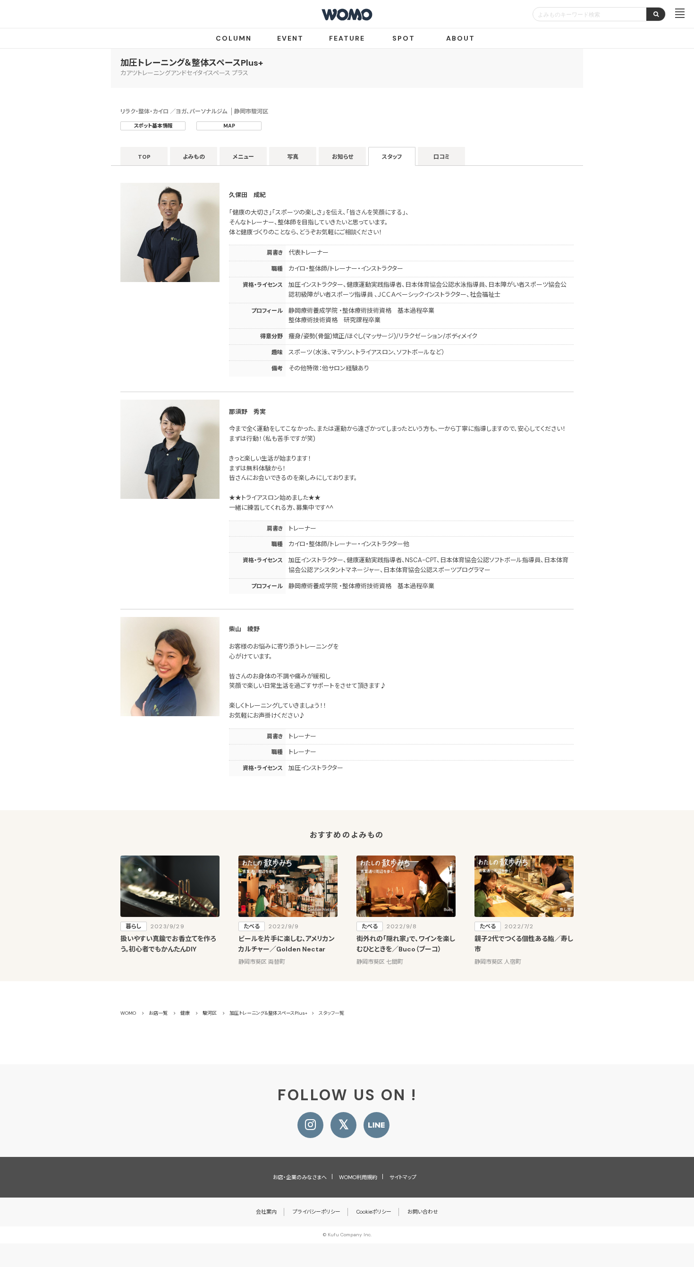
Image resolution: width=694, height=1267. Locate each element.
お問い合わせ (422, 1211)
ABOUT (460, 38)
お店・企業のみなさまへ (300, 1177)
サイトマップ (402, 1177)
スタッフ (392, 157)
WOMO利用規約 (358, 1177)
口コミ (441, 157)
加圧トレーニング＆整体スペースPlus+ (191, 62)
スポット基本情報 (153, 125)
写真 (292, 157)
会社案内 (266, 1211)
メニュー (243, 157)
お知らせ (342, 157)
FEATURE (347, 38)
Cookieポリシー (373, 1211)
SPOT (403, 38)
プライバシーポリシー (316, 1211)
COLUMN (234, 38)
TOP (144, 157)
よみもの (194, 157)
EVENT (290, 38)
